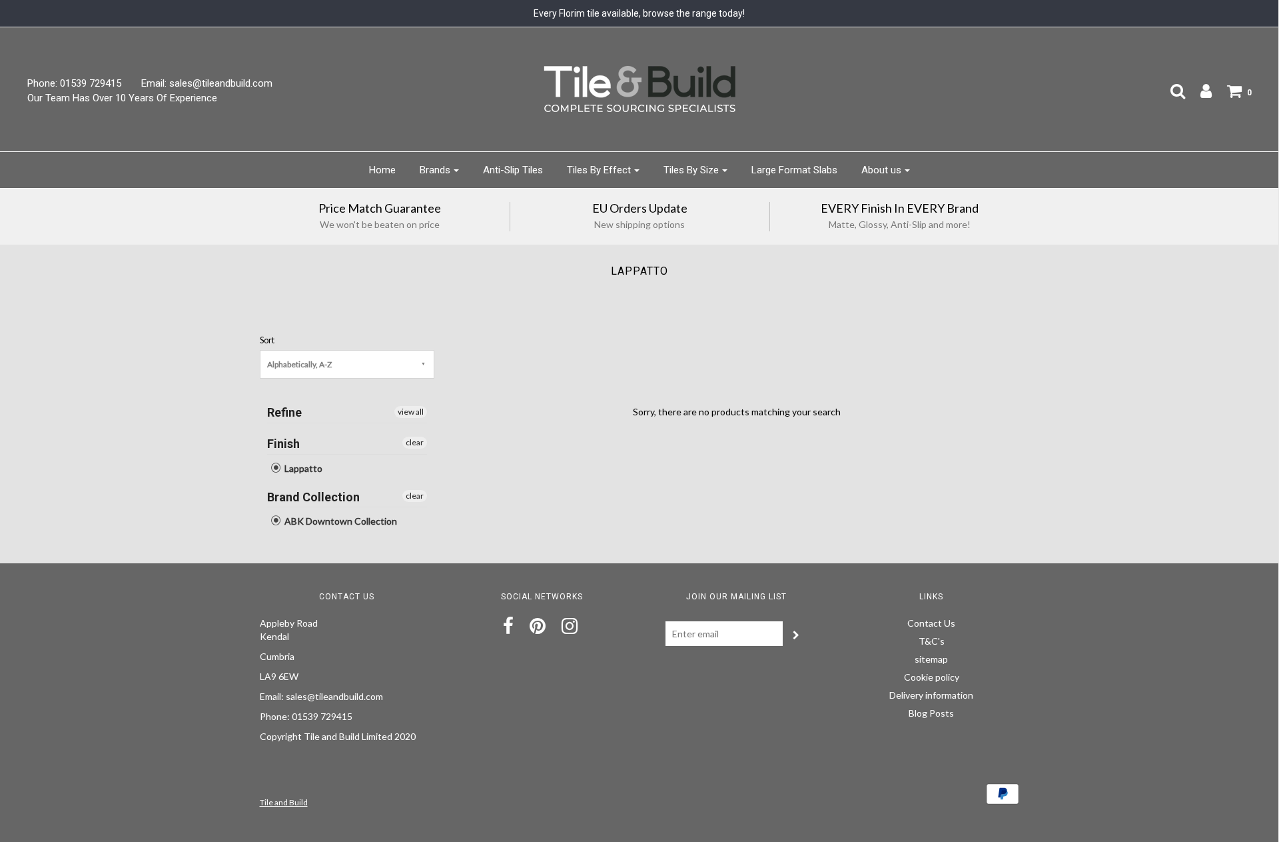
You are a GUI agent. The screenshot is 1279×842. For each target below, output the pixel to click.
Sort (267, 340)
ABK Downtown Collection (339, 521)
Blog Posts (931, 713)
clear (415, 442)
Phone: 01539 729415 (74, 83)
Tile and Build (284, 802)
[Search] (1171, 91)
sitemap (931, 659)
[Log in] (1199, 91)
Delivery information (931, 695)
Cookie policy (931, 677)
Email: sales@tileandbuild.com (206, 83)
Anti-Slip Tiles (513, 170)
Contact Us (931, 623)
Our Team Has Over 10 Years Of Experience (122, 98)
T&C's (932, 641)
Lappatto (302, 468)
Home (382, 170)
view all (411, 412)
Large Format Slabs (794, 170)
